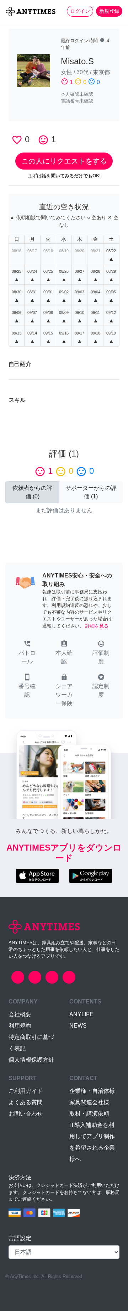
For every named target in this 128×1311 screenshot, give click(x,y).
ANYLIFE (81, 1014)
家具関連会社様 (89, 1102)
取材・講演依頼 (89, 1114)
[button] (27, 653)
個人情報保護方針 (31, 1060)
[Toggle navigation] (10, 23)
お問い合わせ (26, 1114)
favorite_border (16, 139)
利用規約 (20, 1026)
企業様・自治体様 (92, 1091)
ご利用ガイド (26, 1091)
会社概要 (20, 1014)
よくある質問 (26, 1102)
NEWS (78, 1026)
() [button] (32, 492)
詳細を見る (96, 626)
